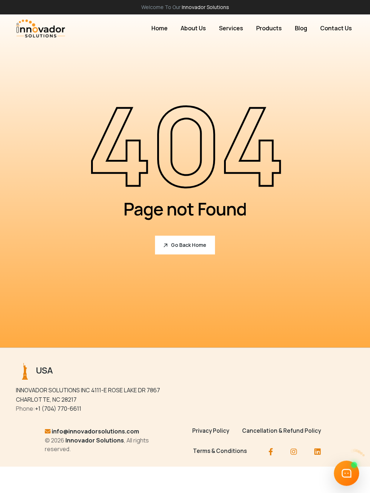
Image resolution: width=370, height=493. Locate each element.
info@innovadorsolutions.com (95, 431)
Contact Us (336, 28)
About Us (193, 28)
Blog (301, 28)
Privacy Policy (210, 431)
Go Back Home (188, 244)
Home (159, 28)
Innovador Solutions (205, 7)
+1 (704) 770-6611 (58, 409)
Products (269, 28)
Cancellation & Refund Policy (281, 431)
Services (231, 28)
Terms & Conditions (220, 451)
